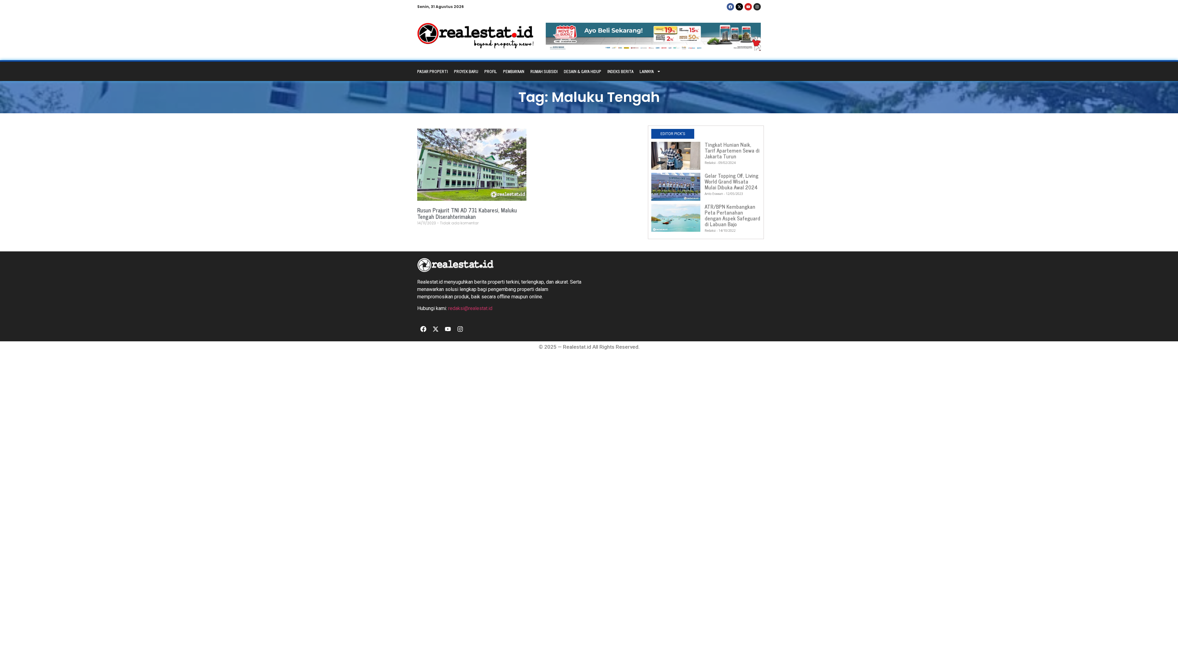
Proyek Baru (466, 71)
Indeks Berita (620, 71)
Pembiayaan (513, 71)
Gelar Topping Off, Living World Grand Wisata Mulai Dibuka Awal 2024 (731, 181)
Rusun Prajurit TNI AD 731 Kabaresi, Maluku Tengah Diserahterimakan (467, 213)
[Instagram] (757, 6)
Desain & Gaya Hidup (582, 71)
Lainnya (647, 71)
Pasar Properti (432, 71)
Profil (490, 71)
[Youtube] (748, 6)
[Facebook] (730, 6)
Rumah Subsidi (544, 71)
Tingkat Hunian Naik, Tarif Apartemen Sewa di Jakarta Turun (732, 150)
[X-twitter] (739, 6)
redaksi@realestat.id (470, 308)
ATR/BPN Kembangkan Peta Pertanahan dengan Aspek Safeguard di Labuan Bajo (732, 215)
